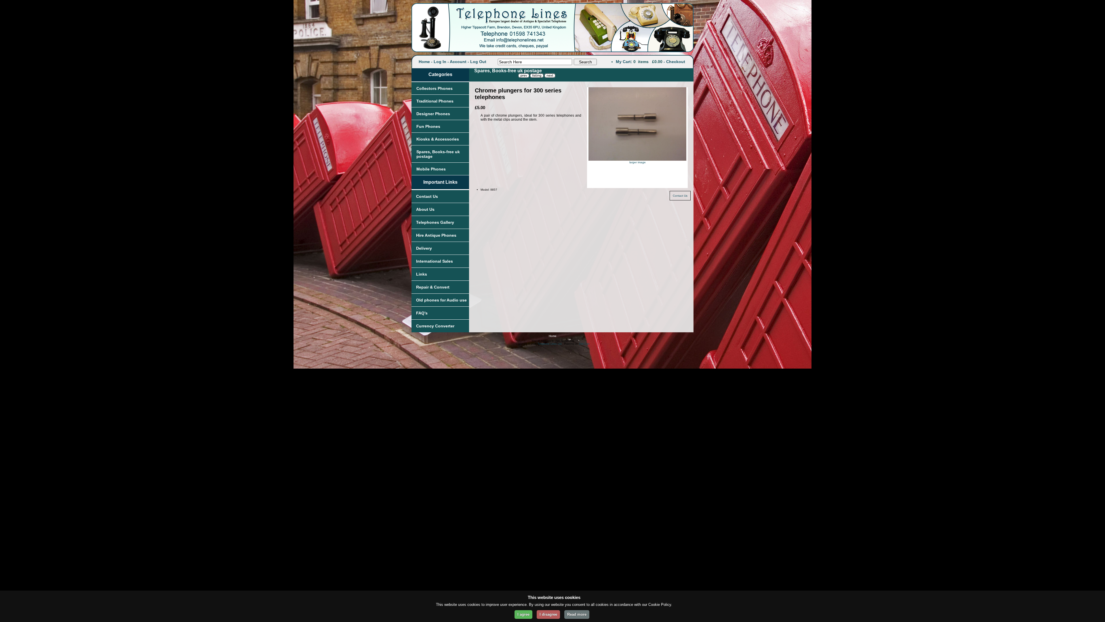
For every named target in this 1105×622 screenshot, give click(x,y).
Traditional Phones (435, 101)
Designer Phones (433, 113)
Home (424, 61)
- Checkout (674, 61)
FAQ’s (422, 313)
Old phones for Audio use (441, 300)
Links (421, 274)
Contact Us (427, 196)
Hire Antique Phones (436, 235)
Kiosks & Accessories (437, 139)
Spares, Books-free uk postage (438, 154)
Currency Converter (435, 326)
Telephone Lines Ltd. (550, 343)
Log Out (478, 61)
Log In (440, 61)
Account (458, 61)
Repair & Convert (432, 287)
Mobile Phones (431, 169)
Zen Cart (584, 343)
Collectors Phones (434, 88)
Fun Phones (428, 126)
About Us (425, 209)
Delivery (424, 248)
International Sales (434, 261)
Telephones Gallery (435, 222)
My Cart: (624, 61)
